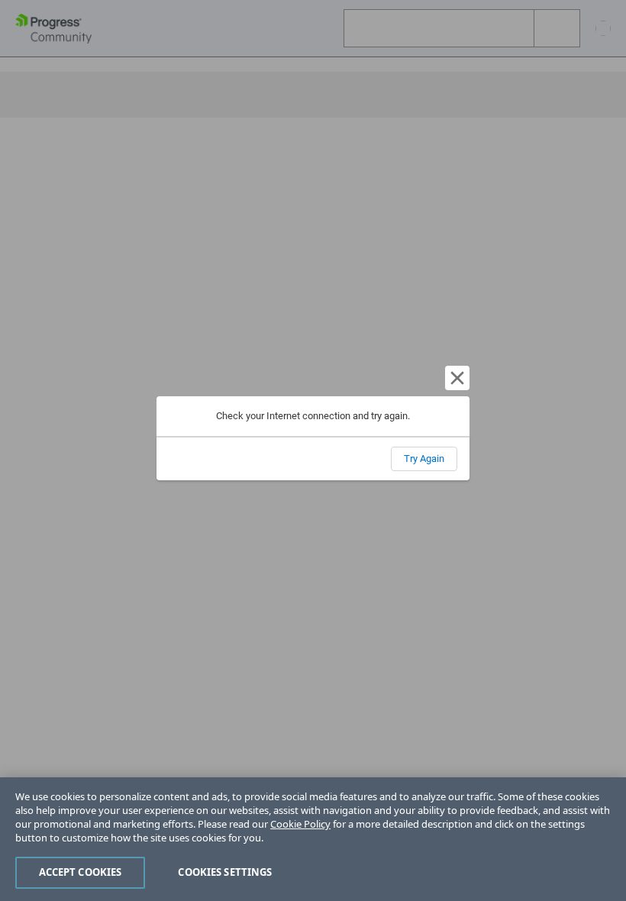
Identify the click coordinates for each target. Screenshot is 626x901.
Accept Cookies (80, 872)
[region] (313, 839)
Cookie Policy (300, 824)
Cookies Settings (225, 872)
